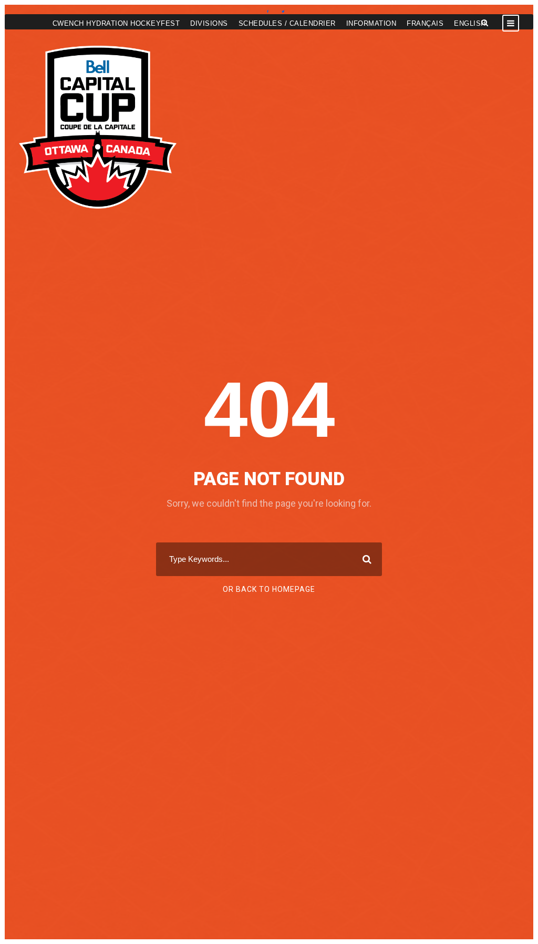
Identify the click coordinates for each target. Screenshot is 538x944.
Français (425, 23)
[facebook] (267, 11)
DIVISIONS (209, 23)
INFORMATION (371, 23)
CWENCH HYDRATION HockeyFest (116, 23)
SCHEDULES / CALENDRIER (287, 23)
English (470, 23)
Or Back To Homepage (269, 589)
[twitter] (283, 11)
